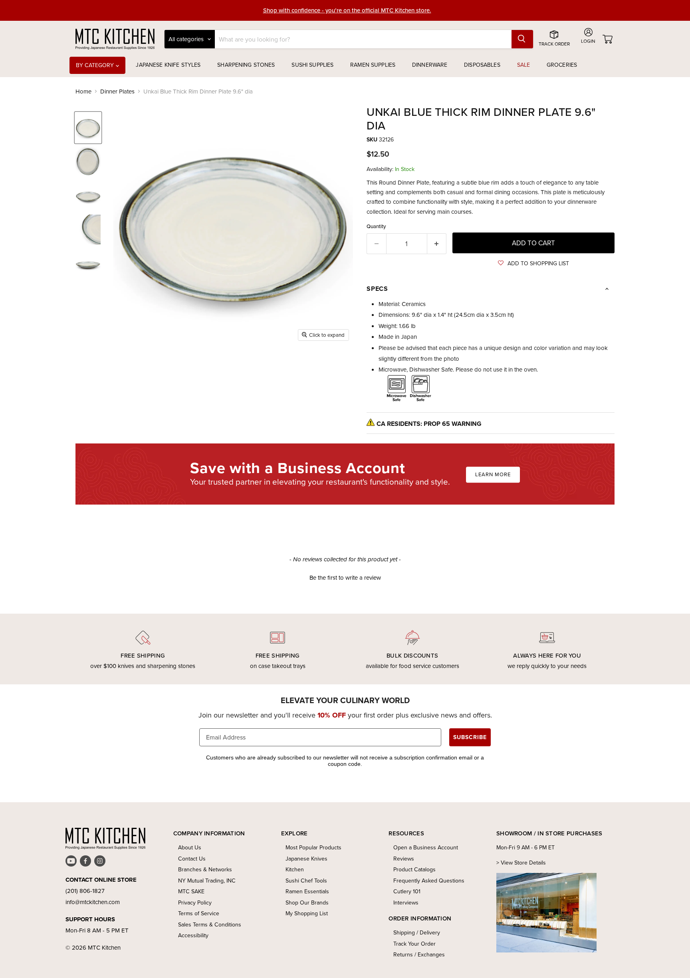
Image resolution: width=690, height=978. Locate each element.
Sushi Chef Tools (306, 881)
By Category (96, 65)
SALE (523, 65)
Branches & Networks (205, 869)
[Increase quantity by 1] (437, 243)
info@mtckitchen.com (92, 902)
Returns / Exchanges (419, 954)
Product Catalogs (414, 869)
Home (83, 91)
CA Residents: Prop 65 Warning (429, 423)
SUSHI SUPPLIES (312, 65)
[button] (533, 263)
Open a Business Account (425, 847)
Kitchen (295, 869)
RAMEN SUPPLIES (372, 65)
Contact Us (192, 859)
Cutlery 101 (406, 891)
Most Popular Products (313, 847)
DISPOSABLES (482, 65)
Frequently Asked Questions (428, 881)
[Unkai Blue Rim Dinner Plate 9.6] (88, 127)
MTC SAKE (191, 891)
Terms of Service (198, 913)
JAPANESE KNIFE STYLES (168, 65)
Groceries (562, 65)
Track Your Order (414, 944)
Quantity (376, 226)
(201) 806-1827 (85, 891)
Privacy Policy (195, 902)
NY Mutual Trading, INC (207, 881)
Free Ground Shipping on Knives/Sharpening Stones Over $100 (347, 10)
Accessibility (193, 935)
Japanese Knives (306, 859)
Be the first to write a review (345, 577)
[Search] (522, 39)
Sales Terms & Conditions (209, 924)
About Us (189, 847)
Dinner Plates (117, 91)
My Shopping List (307, 913)
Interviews (405, 902)
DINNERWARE (429, 65)
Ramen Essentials (307, 891)
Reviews (403, 859)
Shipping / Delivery (416, 932)
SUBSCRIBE (470, 737)
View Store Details (523, 863)
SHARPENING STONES (246, 65)
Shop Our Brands (307, 902)
